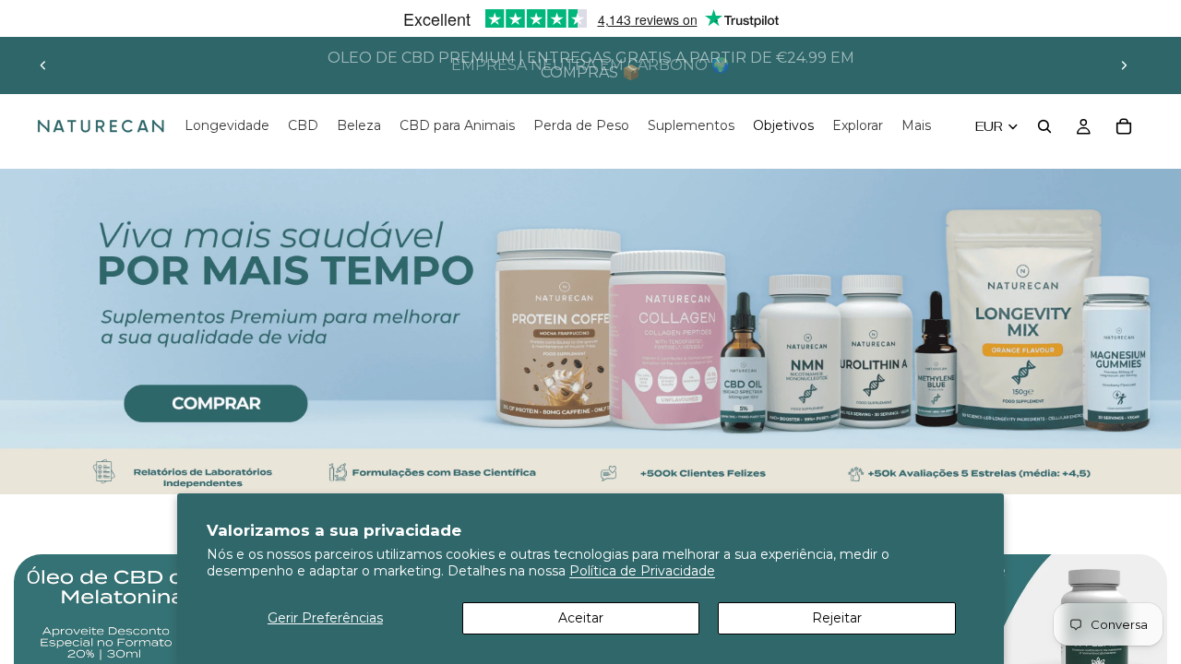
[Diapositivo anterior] (43, 65)
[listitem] (916, 126)
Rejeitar (837, 618)
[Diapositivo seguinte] (1123, 65)
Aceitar (580, 618)
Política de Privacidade (642, 571)
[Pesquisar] (1044, 126)
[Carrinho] (1123, 126)
